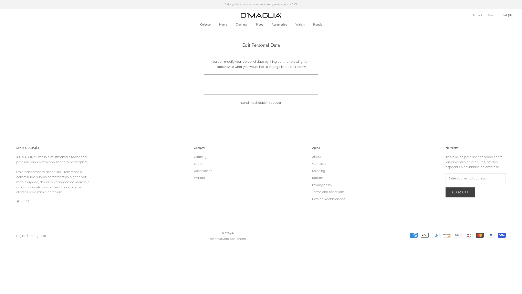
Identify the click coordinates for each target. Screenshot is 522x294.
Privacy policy (322, 185)
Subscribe (460, 192)
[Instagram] (27, 201)
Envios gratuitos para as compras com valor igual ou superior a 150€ (261, 4)
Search (491, 15)
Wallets (300, 24)
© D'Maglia (228, 233)
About (316, 157)
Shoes (259, 24)
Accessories (279, 24)
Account (477, 15)
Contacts (319, 163)
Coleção (205, 24)
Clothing (241, 24)
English (21, 236)
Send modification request (261, 102)
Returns (318, 178)
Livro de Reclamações (328, 199)
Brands (317, 24)
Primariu (242, 239)
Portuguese (37, 236)
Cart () (507, 15)
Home (223, 24)
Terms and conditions (328, 192)
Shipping (318, 171)
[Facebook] (17, 201)
